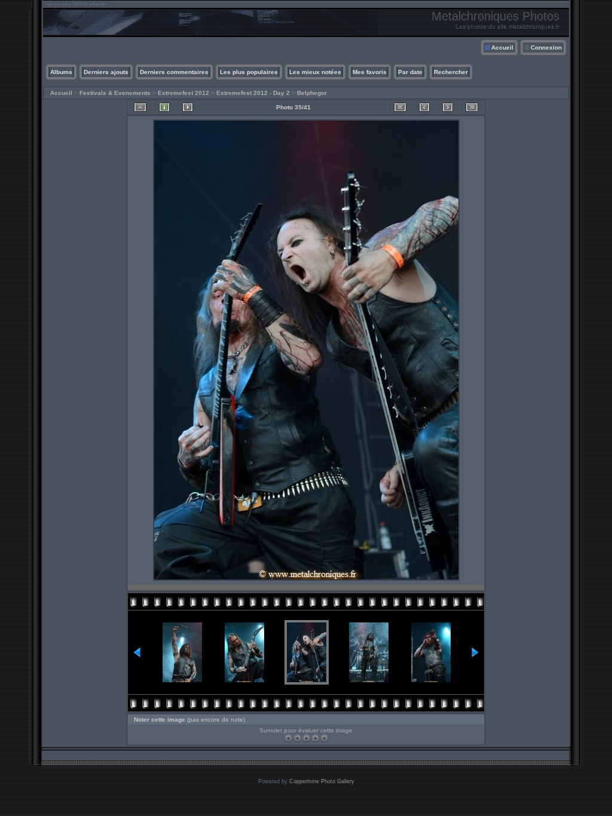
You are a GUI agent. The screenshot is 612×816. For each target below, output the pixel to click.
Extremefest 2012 (183, 93)
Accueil (502, 47)
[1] (288, 738)
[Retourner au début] (400, 107)
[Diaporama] (187, 107)
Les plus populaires (249, 72)
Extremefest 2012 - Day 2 (253, 93)
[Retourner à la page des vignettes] (140, 107)
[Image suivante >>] (447, 107)
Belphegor (312, 93)
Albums (61, 72)
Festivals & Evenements (115, 93)
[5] (324, 738)
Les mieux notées (315, 72)
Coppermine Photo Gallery (321, 781)
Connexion (546, 47)
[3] (306, 738)
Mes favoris (370, 72)
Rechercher (451, 72)
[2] (297, 738)
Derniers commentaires (174, 72)
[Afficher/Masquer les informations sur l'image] (164, 107)
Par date (410, 72)
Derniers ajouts (106, 72)
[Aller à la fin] (472, 107)
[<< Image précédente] (424, 107)
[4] (315, 738)
